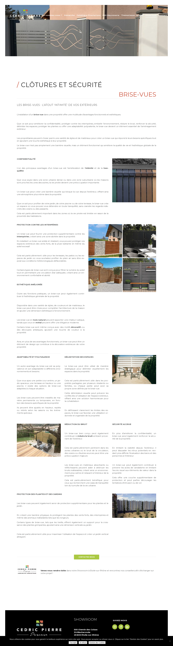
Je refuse (83, 643)
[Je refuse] (170, 641)
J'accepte (73, 643)
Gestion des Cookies (97, 643)
